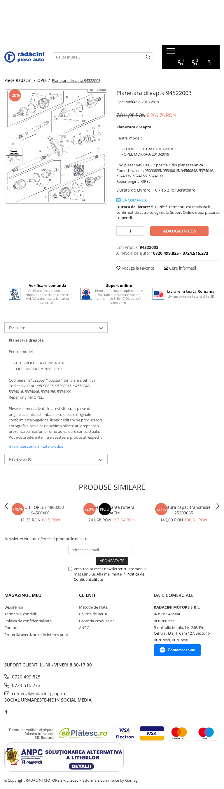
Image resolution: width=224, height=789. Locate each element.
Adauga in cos (179, 231)
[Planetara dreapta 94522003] (56, 148)
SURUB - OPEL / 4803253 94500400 (40, 510)
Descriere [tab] (17, 327)
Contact (11, 627)
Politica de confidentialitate (28, 620)
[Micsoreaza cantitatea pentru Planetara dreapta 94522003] (120, 231)
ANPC (84, 627)
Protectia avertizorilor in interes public (37, 634)
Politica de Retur (93, 613)
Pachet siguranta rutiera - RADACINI (112, 510)
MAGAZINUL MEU (22, 595)
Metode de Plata (93, 607)
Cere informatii (182, 268)
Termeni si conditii (20, 613)
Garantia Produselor (96, 620)
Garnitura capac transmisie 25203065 (184, 510)
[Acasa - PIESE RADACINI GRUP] (24, 56)
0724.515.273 (26, 685)
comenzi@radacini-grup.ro (38, 693)
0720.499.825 (26, 677)
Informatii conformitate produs (36, 446)
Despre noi (13, 607)
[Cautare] (148, 57)
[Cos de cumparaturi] (209, 63)
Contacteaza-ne (181, 650)
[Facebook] (6, 711)
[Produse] (172, 52)
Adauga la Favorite (137, 268)
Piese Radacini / (20, 80)
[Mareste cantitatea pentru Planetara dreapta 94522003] (140, 231)
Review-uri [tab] (20, 459)
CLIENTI (87, 595)
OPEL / (44, 80)
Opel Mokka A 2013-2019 (137, 101)
